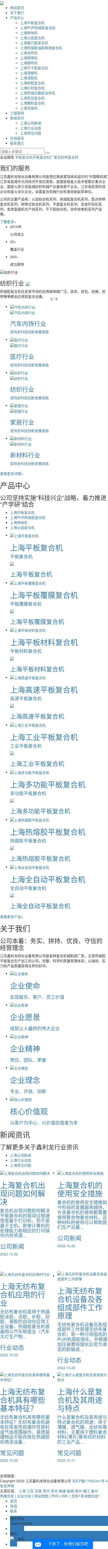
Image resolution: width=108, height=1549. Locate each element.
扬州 (78, 1490)
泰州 (94, 1490)
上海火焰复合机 (32, 37)
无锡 (38, 1490)
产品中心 (17, 17)
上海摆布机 (29, 62)
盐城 (70, 1490)
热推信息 (7, 1495)
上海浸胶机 (29, 77)
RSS (54, 1495)
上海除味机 (29, 32)
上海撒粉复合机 (32, 102)
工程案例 (17, 112)
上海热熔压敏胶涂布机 (37, 92)
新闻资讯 (17, 117)
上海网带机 (29, 57)
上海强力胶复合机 (34, 42)
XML (65, 1495)
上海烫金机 (29, 107)
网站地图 (41, 1495)
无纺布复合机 (67, 157)
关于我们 (17, 12)
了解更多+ (8, 221)
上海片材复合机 (32, 87)
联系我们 (17, 143)
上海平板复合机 (32, 22)
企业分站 (24, 1495)
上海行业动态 (30, 127)
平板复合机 (24, 157)
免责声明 (7, 1485)
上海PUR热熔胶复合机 (38, 27)
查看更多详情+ (11, 473)
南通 (62, 1490)
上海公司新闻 (30, 122)
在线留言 (17, 137)
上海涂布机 (29, 52)
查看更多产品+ (11, 916)
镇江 (86, 1490)
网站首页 (17, 7)
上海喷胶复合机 (32, 82)
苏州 (54, 1490)
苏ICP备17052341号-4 (90, 1480)
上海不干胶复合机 (34, 67)
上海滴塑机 (29, 72)
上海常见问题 (30, 132)
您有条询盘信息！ (87, 1495)
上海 (22, 1490)
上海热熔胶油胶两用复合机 (41, 47)
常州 (46, 1490)
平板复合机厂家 (45, 157)
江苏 (30, 1490)
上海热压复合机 (32, 97)
